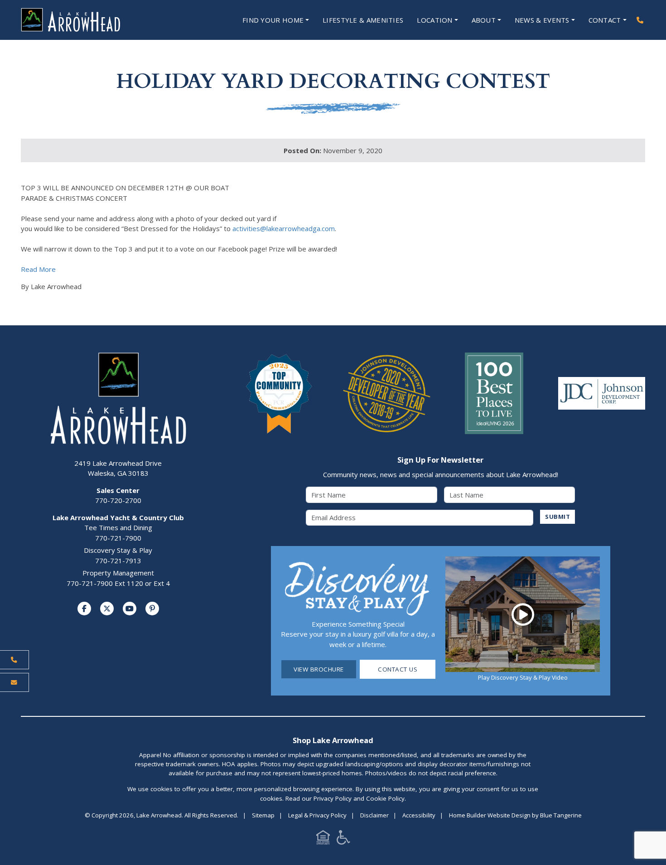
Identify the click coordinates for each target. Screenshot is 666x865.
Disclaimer (374, 815)
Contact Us (397, 669)
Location (434, 19)
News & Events (542, 19)
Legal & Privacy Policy (317, 815)
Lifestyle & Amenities (363, 19)
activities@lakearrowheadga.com (283, 228)
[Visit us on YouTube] (129, 608)
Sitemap (263, 815)
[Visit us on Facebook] (84, 608)
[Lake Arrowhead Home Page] (97, 19)
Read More (38, 269)
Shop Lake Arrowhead (333, 740)
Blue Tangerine (561, 815)
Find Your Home (273, 19)
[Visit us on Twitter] (107, 608)
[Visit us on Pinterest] (152, 608)
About (484, 19)
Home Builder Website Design (490, 815)
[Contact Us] (14, 682)
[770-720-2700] (640, 20)
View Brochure (319, 669)
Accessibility (418, 815)
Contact (605, 19)
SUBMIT (557, 516)
